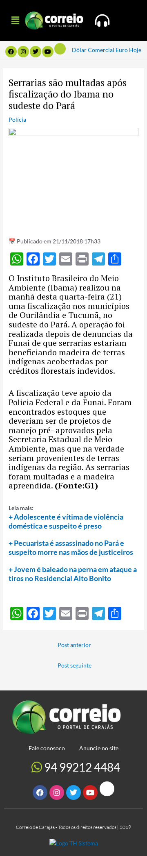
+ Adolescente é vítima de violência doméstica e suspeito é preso (66, 521)
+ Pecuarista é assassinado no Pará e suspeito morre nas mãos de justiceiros (71, 547)
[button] (15, 20)
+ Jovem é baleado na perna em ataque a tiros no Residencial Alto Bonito (73, 574)
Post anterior (74, 644)
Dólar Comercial (93, 49)
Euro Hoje (128, 49)
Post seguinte (74, 665)
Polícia (17, 119)
